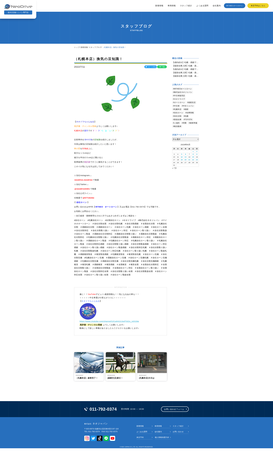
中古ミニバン (188, 106)
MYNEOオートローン (183, 89)
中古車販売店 (179, 96)
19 (182, 160)
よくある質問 (202, 6)
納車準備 (193, 123)
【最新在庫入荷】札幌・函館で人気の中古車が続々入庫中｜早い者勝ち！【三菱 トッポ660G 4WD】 (185, 73)
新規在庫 (177, 119)
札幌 (186, 116)
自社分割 (177, 116)
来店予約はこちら (258, 6)
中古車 (177, 106)
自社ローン (178, 113)
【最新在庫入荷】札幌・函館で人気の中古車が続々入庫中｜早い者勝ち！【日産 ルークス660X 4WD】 (185, 66)
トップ (77, 47)
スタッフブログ (95, 47)
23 (197, 160)
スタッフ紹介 (186, 6)
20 (186, 160)
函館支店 (192, 102)
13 (186, 157)
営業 (185, 123)
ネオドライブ (179, 99)
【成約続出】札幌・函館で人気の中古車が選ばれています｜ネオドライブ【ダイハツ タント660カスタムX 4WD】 (185, 69)
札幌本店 (177, 109)
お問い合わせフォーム (174, 409)
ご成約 (177, 123)
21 (189, 160)
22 (193, 160)
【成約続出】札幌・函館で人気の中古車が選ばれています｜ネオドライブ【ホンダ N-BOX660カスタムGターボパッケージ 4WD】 (185, 62)
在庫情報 (190, 113)
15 (193, 157)
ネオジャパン (96, 423)
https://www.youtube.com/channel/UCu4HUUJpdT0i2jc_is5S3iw (109, 321)
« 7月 (174, 168)
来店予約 (140, 437)
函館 (186, 109)
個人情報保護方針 (162, 437)
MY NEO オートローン (234, 6)
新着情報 (159, 6)
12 (182, 157)
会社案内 (217, 6)
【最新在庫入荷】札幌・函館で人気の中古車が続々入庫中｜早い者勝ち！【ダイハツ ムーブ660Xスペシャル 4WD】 (185, 76)
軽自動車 (177, 126)
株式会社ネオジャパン (183, 92)
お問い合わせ (178, 432)
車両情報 (172, 6)
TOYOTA (188, 119)
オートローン (179, 102)
